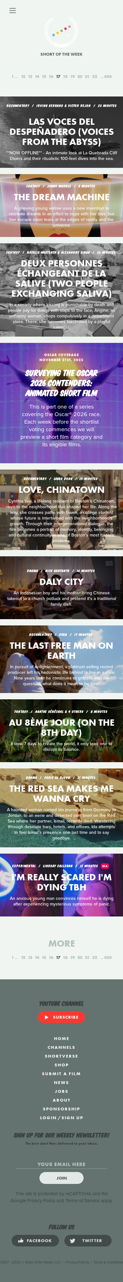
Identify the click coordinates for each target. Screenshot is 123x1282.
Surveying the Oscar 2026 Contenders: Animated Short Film (62, 382)
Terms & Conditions (108, 1262)
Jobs (61, 1091)
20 (79, 76)
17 (58, 76)
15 (44, 76)
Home (61, 1038)
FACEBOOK (39, 1240)
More (61, 943)
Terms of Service (82, 1200)
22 (94, 76)
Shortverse (61, 1056)
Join (61, 1178)
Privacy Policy (41, 1200)
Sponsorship (61, 1109)
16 (51, 76)
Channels (61, 1047)
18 (65, 76)
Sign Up (72, 1117)
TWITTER (92, 1240)
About (62, 1100)
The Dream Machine (61, 197)
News (61, 1082)
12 (23, 76)
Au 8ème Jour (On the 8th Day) (61, 728)
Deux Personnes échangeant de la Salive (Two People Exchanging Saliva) (61, 278)
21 (87, 76)
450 (108, 76)
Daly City (61, 582)
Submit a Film (61, 1073)
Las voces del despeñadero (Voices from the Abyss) (61, 132)
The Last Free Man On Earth (61, 651)
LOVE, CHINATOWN (62, 490)
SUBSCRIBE (66, 1017)
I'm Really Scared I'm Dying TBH (61, 882)
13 (30, 76)
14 (37, 76)
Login (48, 1117)
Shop (62, 1065)
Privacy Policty (77, 1262)
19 (72, 76)
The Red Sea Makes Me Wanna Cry (61, 794)
